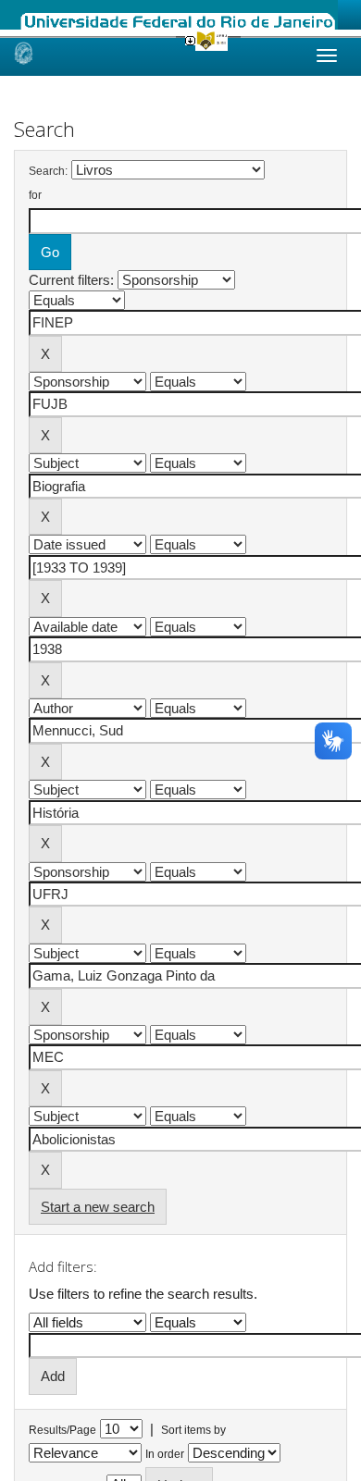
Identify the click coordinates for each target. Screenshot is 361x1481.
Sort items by (193, 1430)
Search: (48, 171)
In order (164, 1454)
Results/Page (62, 1430)
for (35, 195)
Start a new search (98, 1207)
